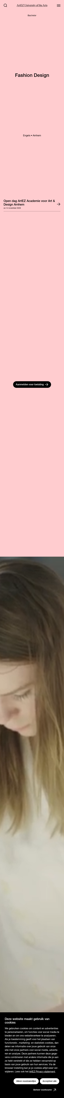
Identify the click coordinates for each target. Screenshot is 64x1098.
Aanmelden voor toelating (30, 384)
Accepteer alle (50, 1081)
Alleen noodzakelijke (26, 1081)
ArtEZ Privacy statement (42, 1071)
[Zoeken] (5, 5)
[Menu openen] (58, 5)
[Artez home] (32, 5)
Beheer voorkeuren (42, 1090)
